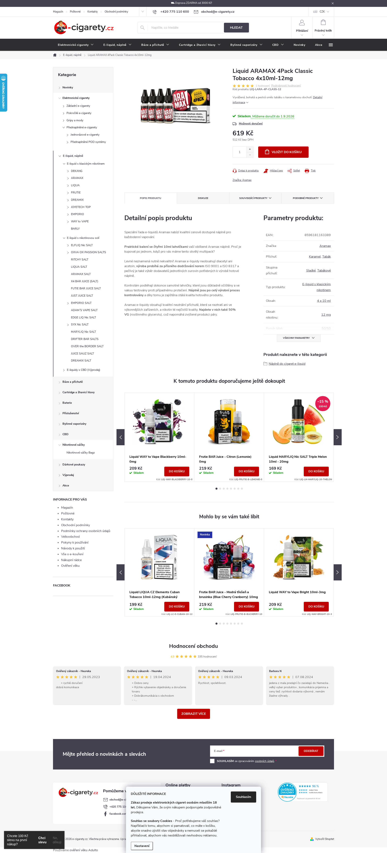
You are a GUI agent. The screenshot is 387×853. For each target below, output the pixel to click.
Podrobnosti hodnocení (286, 86)
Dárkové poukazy (73, 464)
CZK (322, 12)
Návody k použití (73, 548)
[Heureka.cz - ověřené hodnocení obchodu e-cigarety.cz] (303, 792)
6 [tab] (235, 489)
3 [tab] (224, 489)
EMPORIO (77, 214)
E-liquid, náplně (73, 156)
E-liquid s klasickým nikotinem (86, 164)
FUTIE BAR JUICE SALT (86, 288)
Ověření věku (70, 565)
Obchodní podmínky (116, 12)
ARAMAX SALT (81, 274)
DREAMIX (77, 200)
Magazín (58, 12)
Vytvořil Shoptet (324, 839)
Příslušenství (70, 413)
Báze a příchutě (72, 382)
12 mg (326, 315)
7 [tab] (238, 489)
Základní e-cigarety (78, 106)
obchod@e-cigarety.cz (123, 800)
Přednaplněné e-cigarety (82, 127)
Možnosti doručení (251, 123)
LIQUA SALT (79, 267)
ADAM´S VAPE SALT (84, 310)
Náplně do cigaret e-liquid (287, 364)
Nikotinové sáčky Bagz (81, 453)
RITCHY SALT (79, 259)
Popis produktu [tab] (150, 198)
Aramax (325, 246)
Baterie (67, 403)
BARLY (75, 229)
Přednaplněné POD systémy (88, 142)
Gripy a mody (75, 120)
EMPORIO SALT (81, 303)
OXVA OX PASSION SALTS (88, 252)
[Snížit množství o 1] (250, 155)
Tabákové (324, 270)
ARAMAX (77, 178)
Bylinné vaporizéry (74, 424)
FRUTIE (76, 192)
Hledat (236, 27)
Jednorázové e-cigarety (85, 135)
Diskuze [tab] (203, 198)
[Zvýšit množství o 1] (250, 149)
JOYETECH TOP (81, 207)
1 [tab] (216, 489)
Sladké (311, 270)
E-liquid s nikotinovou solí (83, 238)
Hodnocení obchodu (193, 646)
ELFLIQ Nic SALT (82, 245)
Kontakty (92, 12)
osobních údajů (264, 761)
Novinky (67, 87)
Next (338, 437)
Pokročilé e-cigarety (79, 113)
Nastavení (141, 846)
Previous (121, 437)
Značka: (242, 180)
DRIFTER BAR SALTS (85, 339)
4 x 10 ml (324, 301)
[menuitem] (76, 45)
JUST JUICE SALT (82, 296)
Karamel (315, 256)
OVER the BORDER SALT (87, 346)
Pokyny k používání (74, 542)
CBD (65, 434)
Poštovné (75, 12)
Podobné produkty (305, 198)
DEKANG (76, 171)
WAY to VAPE (80, 221)
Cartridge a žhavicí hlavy (78, 392)
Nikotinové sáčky (73, 445)
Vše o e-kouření (72, 554)
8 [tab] (242, 489)
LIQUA (75, 185)
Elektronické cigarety (75, 98)
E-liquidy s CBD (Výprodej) (83, 370)
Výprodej (68, 475)
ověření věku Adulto (84, 850)
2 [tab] (220, 489)
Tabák (326, 256)
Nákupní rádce (71, 560)
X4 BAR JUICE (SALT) (84, 281)
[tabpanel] (159, 437)
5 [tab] (231, 489)
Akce (65, 485)
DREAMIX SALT (81, 361)
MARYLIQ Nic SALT (83, 332)
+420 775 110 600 (121, 807)
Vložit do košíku (287, 152)
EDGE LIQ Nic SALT (83, 317)
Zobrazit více (193, 714)
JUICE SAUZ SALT (82, 353)
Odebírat (311, 751)
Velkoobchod (70, 536)
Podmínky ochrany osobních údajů (85, 531)
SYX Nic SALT (79, 324)
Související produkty (253, 198)
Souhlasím (243, 797)
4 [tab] (227, 489)
